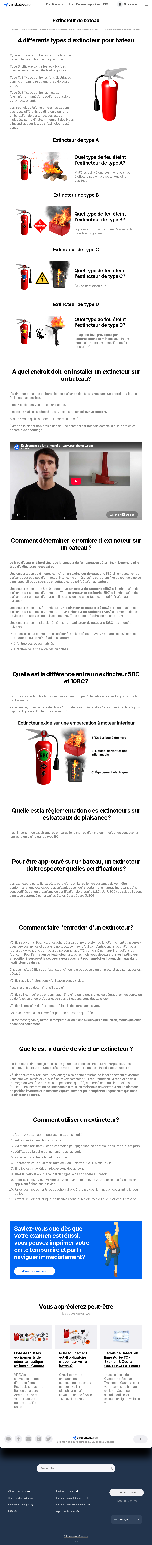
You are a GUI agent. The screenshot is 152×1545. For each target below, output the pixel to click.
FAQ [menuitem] (105, 4)
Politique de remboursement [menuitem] (71, 1504)
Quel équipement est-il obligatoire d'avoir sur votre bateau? (73, 1359)
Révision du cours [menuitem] (65, 1491)
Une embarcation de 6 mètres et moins (37, 574)
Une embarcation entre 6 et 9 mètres (35, 589)
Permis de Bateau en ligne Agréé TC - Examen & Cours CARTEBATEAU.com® (122, 1359)
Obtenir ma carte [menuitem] (17, 1491)
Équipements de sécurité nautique (41, 29)
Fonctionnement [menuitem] (56, 4)
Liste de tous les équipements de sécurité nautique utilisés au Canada (29, 1359)
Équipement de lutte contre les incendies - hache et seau (80, 29)
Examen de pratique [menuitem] (88, 4)
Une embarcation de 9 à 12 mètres (34, 608)
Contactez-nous (126, 1492)
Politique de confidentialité (76, 1536)
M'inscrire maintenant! (35, 1271)
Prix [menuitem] (71, 4)
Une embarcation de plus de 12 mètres (37, 623)
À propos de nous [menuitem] (65, 1511)
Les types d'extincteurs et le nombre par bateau (122, 29)
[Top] (140, 1439)
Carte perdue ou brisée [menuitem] (20, 1498)
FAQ (23, 29)
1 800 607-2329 (127, 1501)
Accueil (15, 29)
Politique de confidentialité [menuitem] (70, 1498)
